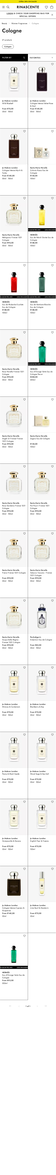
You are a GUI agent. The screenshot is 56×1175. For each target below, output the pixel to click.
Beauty (4, 23)
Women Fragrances (19, 23)
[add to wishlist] (24, 64)
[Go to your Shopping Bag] (52, 7)
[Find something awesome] (9, 7)
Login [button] (10, 13)
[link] (10, 1006)
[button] (47, 7)
